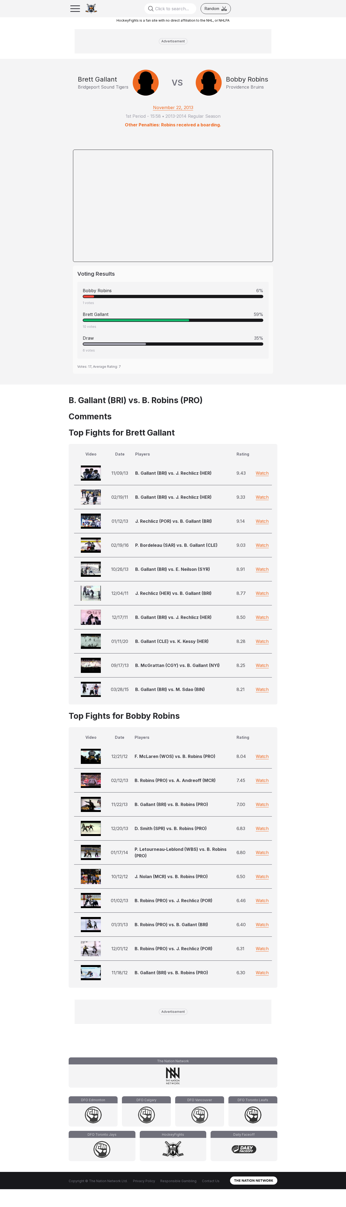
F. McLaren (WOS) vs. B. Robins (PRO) (175, 756)
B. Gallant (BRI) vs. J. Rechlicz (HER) (173, 473)
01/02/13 (119, 900)
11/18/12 (120, 972)
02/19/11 (119, 497)
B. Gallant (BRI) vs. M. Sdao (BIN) (170, 689)
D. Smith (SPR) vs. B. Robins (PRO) (171, 828)
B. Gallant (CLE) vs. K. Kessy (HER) (172, 641)
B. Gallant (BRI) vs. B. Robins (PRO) (171, 804)
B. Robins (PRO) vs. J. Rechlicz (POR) (173, 900)
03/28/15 (120, 689)
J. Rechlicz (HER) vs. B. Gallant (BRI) (173, 593)
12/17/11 (120, 617)
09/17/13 (120, 665)
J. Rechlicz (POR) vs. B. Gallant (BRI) (173, 521)
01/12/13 (120, 521)
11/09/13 (119, 473)
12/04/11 (119, 593)
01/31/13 (119, 924)
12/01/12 (119, 948)
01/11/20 (119, 641)
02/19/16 (120, 545)
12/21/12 (119, 756)
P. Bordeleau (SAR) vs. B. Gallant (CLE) (176, 545)
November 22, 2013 (173, 107)
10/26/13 (119, 569)
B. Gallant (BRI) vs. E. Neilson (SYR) (172, 569)
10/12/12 (119, 876)
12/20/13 (119, 828)
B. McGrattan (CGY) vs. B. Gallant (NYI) (177, 665)
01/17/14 (119, 852)
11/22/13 (119, 804)
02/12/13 (119, 780)
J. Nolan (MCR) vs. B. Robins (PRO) (171, 876)
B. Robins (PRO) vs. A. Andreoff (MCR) (175, 780)
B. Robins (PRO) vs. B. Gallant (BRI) (171, 924)
